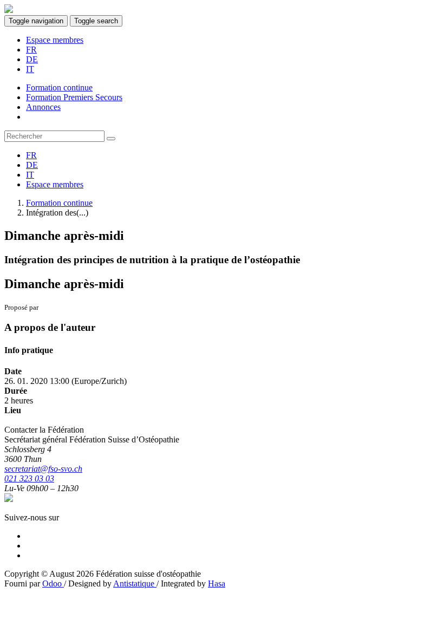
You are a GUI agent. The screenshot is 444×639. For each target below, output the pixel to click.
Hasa (216, 583)
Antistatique (134, 583)
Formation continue (59, 202)
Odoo (53, 583)
